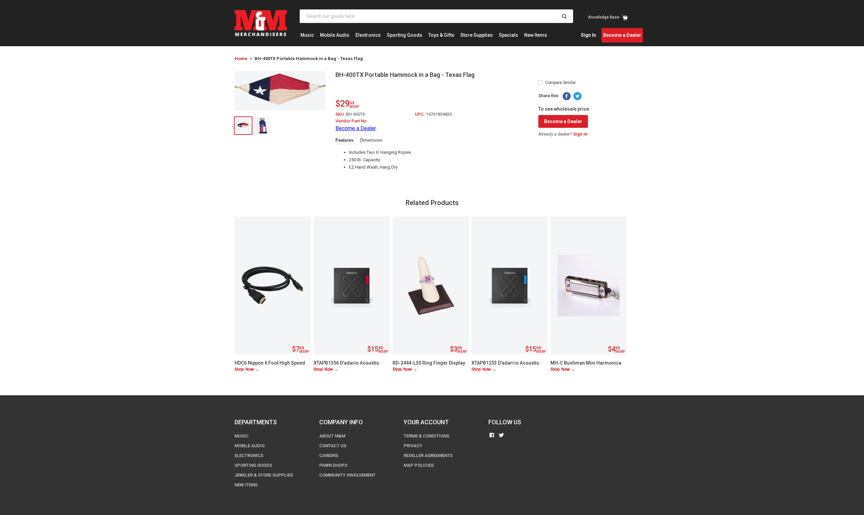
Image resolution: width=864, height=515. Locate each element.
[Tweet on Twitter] (577, 96)
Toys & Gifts (441, 35)
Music (307, 35)
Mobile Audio (334, 35)
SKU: (340, 114)
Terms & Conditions (426, 435)
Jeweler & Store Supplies (264, 475)
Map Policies (419, 465)
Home (241, 58)
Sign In (588, 35)
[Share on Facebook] (567, 96)
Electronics (368, 35)
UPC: (420, 114)
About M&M (332, 435)
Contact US (332, 445)
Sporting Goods (404, 35)
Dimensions (371, 140)
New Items (535, 35)
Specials (508, 35)
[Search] (564, 16)
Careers (328, 455)
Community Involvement (347, 475)
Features (344, 140)
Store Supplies (476, 35)
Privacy (413, 445)
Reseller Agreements (428, 455)
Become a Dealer (622, 35)
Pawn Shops (333, 465)
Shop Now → (247, 369)
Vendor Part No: (351, 120)
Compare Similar (560, 82)
